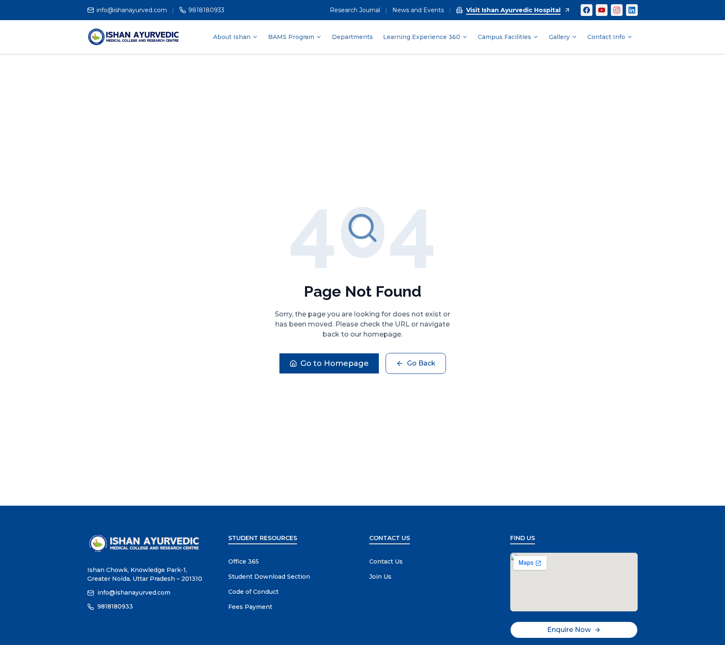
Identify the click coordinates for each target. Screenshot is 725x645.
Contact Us (386, 561)
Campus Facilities (504, 37)
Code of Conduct (253, 591)
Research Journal (355, 10)
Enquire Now (569, 630)
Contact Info (606, 37)
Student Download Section (269, 576)
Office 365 (243, 561)
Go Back (421, 363)
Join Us (380, 576)
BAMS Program (291, 37)
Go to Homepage (334, 363)
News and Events (418, 10)
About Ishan (231, 37)
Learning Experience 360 (421, 37)
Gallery (559, 37)
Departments (352, 37)
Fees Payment (250, 607)
